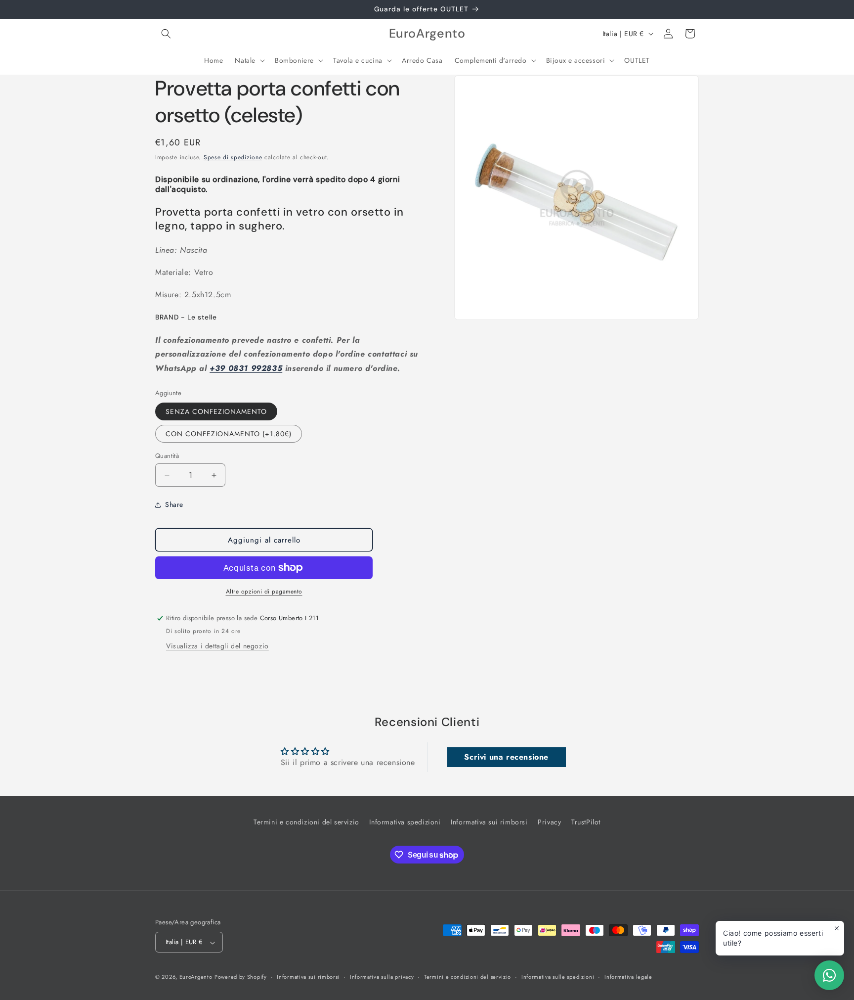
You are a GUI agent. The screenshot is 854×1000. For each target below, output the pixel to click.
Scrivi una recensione (506, 757)
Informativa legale (628, 977)
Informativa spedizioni (404, 822)
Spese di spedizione (233, 157)
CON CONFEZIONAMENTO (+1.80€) (229, 434)
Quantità (167, 455)
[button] (166, 34)
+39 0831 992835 (246, 368)
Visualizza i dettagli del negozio (217, 646)
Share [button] (174, 504)
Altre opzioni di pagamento (264, 591)
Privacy (549, 822)
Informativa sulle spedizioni (558, 977)
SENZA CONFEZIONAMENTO (216, 411)
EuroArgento (196, 977)
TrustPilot (585, 822)
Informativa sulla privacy (382, 977)
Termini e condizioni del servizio (306, 822)
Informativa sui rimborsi (489, 822)
